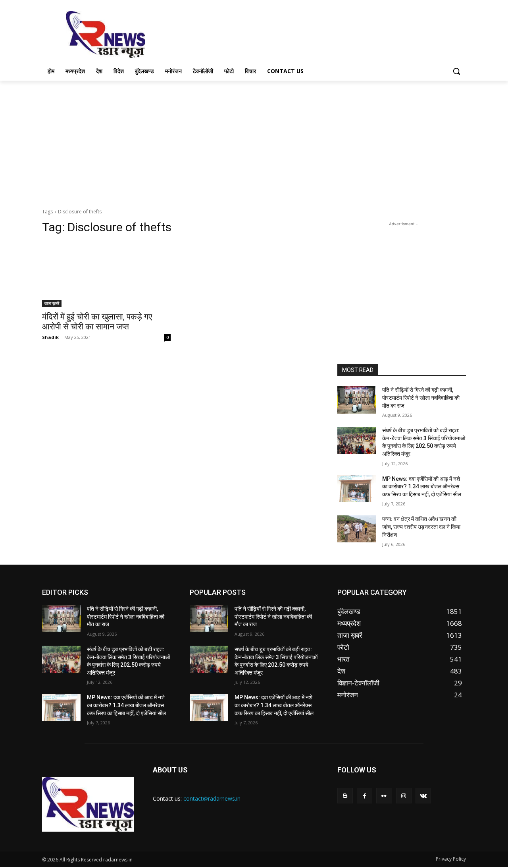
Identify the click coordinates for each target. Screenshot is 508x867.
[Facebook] (364, 795)
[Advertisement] (313, 34)
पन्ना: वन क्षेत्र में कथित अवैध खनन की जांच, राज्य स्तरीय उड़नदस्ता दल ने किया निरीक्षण (421, 527)
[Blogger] (345, 795)
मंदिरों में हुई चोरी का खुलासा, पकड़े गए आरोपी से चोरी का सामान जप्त (97, 321)
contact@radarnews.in (212, 798)
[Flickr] (384, 795)
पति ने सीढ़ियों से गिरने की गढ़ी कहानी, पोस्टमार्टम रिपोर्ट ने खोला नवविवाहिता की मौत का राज (421, 397)
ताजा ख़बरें (51, 303)
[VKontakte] (423, 795)
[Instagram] (404, 795)
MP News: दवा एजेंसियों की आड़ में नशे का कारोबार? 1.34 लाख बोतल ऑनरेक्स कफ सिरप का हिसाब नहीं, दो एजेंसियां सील (421, 486)
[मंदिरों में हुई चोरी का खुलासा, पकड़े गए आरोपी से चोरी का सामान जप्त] (106, 274)
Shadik (50, 337)
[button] (456, 71)
